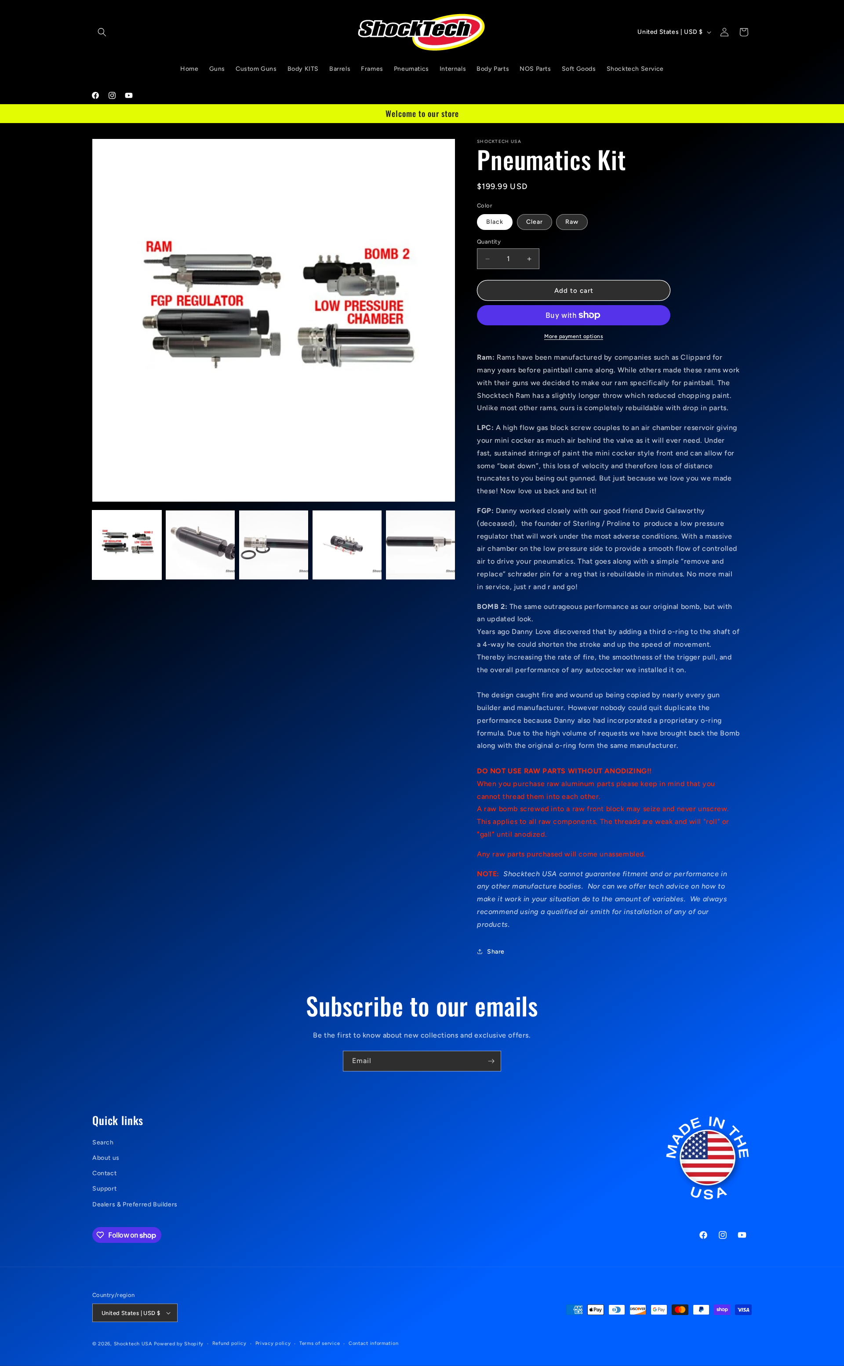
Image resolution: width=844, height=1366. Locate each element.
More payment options (573, 336)
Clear (534, 222)
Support (104, 1188)
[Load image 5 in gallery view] (420, 544)
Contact (104, 1173)
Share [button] (496, 951)
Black (494, 222)
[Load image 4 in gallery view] (347, 544)
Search (103, 1142)
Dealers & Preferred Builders (135, 1204)
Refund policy (229, 1343)
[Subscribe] (491, 1061)
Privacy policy (273, 1343)
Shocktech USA (133, 1344)
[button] (102, 32)
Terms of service (319, 1343)
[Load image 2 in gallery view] (200, 544)
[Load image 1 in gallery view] (126, 544)
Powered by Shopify (179, 1344)
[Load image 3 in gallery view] (273, 544)
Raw (571, 222)
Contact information (373, 1343)
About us (106, 1158)
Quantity (489, 241)
